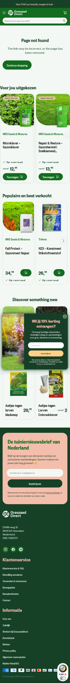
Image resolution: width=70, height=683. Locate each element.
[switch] (63, 678)
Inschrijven (46, 353)
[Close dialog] (64, 316)
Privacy (39, 364)
